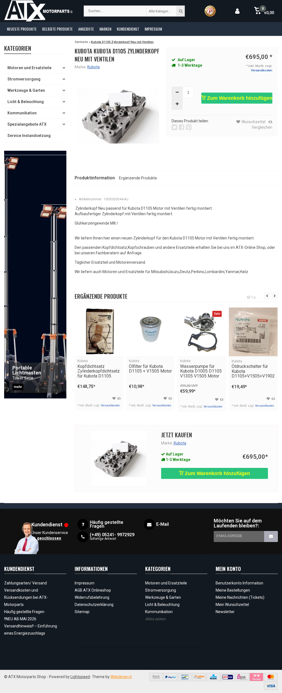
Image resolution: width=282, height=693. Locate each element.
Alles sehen (155, 619)
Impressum (153, 29)
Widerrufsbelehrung (92, 597)
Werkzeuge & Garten (26, 90)
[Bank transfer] (156, 677)
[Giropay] (228, 677)
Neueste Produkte (22, 29)
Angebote (86, 29)
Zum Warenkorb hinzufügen (239, 98)
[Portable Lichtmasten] (35, 274)
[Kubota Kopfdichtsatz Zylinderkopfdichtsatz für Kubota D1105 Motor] (99, 332)
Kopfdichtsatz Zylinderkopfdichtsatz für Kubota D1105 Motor (98, 371)
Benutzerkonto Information (239, 583)
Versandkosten (261, 70)
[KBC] (213, 677)
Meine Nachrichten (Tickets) (240, 597)
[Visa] (271, 686)
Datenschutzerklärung (94, 604)
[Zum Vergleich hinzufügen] (119, 398)
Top (253, 297)
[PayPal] (170, 677)
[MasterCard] (271, 677)
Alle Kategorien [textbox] (161, 11)
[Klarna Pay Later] (256, 677)
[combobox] (161, 11)
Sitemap (82, 612)
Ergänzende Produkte (138, 178)
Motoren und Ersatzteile (29, 68)
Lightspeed (80, 677)
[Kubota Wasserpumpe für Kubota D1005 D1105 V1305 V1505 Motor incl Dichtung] (201, 332)
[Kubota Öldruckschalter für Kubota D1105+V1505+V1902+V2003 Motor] (253, 332)
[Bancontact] (185, 677)
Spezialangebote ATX (27, 124)
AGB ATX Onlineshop (93, 590)
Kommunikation (22, 113)
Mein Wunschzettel (232, 604)
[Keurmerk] (210, 11)
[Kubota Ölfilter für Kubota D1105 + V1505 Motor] (150, 332)
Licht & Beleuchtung (25, 101)
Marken (105, 29)
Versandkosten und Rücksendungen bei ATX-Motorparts (26, 597)
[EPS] (242, 677)
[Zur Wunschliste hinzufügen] (114, 398)
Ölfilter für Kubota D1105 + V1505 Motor (150, 366)
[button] (264, 11)
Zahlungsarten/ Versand (25, 583)
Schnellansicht (99, 348)
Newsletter (225, 612)
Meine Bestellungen (233, 590)
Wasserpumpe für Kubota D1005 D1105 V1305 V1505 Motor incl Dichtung (201, 371)
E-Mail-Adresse (229, 536)
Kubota (93, 67)
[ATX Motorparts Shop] (38, 11)
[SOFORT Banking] (199, 677)
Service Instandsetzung (29, 135)
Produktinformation (95, 177)
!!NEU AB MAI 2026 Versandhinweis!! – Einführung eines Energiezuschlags (30, 626)
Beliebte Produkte (57, 29)
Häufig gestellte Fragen (24, 612)
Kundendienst (128, 29)
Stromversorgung (23, 79)
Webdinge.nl (121, 677)
